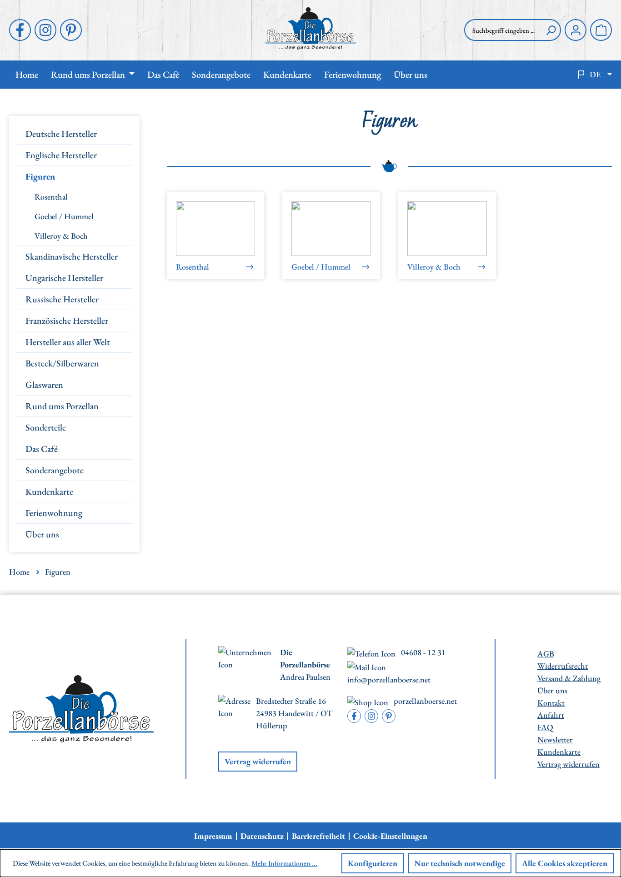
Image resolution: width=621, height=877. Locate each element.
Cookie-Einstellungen (390, 836)
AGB (545, 653)
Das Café (41, 449)
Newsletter (555, 739)
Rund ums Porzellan (62, 406)
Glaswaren (44, 385)
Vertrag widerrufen (258, 761)
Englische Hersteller (61, 155)
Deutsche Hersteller (61, 134)
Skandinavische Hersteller (71, 256)
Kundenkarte (49, 491)
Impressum (213, 836)
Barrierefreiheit (318, 836)
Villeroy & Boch (61, 236)
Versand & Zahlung (569, 678)
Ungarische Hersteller (64, 278)
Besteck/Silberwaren (62, 363)
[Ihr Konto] (575, 30)
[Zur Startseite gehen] (310, 28)
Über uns (42, 534)
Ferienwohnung (53, 513)
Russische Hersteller (62, 299)
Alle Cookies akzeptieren (564, 863)
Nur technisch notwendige (459, 863)
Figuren (40, 176)
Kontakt (551, 702)
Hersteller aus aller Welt (67, 342)
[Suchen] (551, 30)
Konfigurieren (372, 863)
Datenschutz (262, 836)
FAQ (545, 727)
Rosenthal (51, 196)
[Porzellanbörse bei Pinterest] (71, 30)
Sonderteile (45, 427)
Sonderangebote (54, 470)
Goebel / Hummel (64, 216)
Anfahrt (550, 715)
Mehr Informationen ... (284, 863)
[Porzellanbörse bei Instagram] (45, 30)
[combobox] (502, 30)
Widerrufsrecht (562, 666)
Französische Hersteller (66, 320)
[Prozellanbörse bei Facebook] (20, 30)
